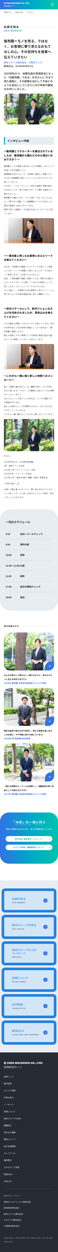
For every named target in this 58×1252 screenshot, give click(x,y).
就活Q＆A (8, 1174)
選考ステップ (9, 1139)
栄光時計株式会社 (11, 1208)
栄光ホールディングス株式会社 (17, 1202)
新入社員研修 (9, 1146)
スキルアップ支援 (11, 1167)
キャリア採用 (9, 1090)
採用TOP (7, 12)
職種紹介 (8, 1125)
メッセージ (9, 1104)
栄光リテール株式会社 (13, 1214)
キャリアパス (9, 1153)
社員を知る (19, 12)
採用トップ (9, 1077)
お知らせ (8, 1181)
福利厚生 (8, 1160)
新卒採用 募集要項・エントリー (29, 839)
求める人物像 (9, 1132)
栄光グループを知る (12, 1118)
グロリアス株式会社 (12, 1220)
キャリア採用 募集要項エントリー (29, 847)
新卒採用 (8, 1083)
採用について (9, 1111)
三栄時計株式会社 (11, 1226)
